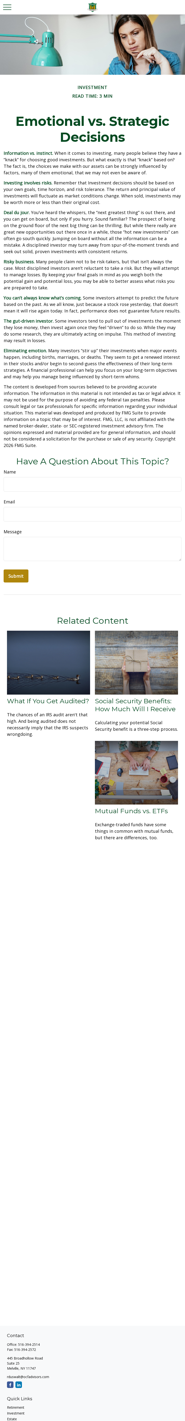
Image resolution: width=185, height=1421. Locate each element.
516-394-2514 (29, 1344)
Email (9, 502)
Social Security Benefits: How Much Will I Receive (135, 705)
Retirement (15, 1407)
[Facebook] (10, 1384)
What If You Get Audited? (48, 701)
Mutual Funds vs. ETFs (131, 811)
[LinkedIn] (18, 1384)
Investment (16, 1413)
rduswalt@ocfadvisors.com (28, 1376)
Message (13, 532)
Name (10, 472)
